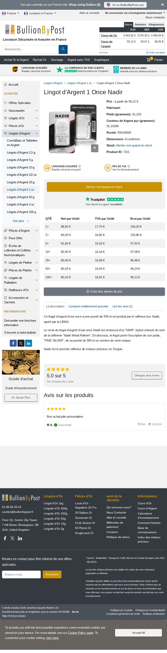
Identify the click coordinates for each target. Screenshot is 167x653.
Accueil (13, 84)
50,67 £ (145, 41)
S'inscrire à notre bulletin (20, 332)
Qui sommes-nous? (119, 507)
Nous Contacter (116, 512)
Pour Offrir (15, 238)
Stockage (57, 59)
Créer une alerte (156, 52)
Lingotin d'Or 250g (55, 513)
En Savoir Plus (21, 397)
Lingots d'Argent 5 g (20, 160)
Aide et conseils (89, 12)
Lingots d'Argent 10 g (20, 167)
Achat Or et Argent (16, 59)
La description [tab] (55, 306)
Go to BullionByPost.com (128, 5)
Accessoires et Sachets (16, 300)
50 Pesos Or (83, 528)
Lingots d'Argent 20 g (20, 182)
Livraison (112, 532)
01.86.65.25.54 (11, 507)
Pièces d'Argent (19, 230)
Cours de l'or (109, 35)
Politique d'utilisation (154, 614)
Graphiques (101, 59)
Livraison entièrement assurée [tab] (88, 306)
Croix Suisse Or (85, 522)
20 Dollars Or (83, 512)
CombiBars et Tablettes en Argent (22, 143)
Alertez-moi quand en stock (134, 145)
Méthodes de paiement (115, 525)
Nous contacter (155, 17)
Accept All (138, 632)
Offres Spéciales (19, 103)
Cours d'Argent (147, 508)
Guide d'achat (21, 379)
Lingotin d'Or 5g (54, 528)
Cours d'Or (145, 503)
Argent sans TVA (78, 59)
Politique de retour (118, 537)
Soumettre (52, 574)
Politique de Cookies (121, 610)
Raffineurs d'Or (18, 290)
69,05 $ (159, 41)
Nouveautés (16, 110)
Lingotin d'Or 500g (55, 508)
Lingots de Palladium (13, 280)
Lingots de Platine (20, 262)
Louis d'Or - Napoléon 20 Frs (86, 505)
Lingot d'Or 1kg (53, 503)
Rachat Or (39, 59)
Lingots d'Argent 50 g (20, 197)
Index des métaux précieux (149, 539)
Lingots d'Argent (53, 83)
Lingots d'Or (16, 118)
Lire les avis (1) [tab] (123, 306)
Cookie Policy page (80, 632)
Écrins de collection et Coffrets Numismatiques (17, 250)
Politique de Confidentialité (150, 610)
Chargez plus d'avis (146, 375)
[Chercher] (63, 49)
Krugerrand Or (84, 533)
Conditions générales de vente (123, 614)
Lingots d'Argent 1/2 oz (22, 174)
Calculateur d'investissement (148, 515)
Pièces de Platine (20, 270)
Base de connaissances (147, 530)
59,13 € (131, 41)
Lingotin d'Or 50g (55, 518)
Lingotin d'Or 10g (55, 523)
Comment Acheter (149, 522)
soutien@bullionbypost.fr (17, 511)
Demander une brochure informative (20, 323)
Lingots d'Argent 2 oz (20, 204)
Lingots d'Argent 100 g (21, 212)
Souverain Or (83, 517)
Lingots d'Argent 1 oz (79, 83)
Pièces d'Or (16, 126)
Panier (157, 59)
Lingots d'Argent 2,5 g (21, 152)
